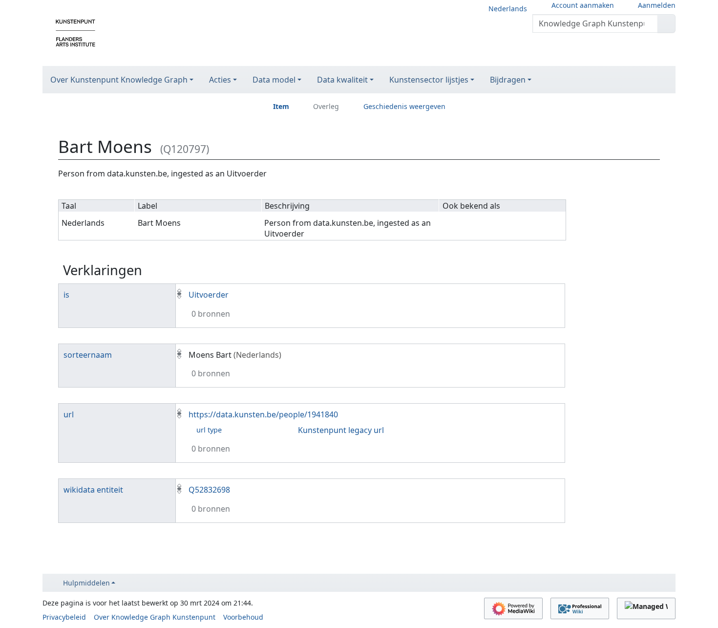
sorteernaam (87, 354)
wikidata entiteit (93, 489)
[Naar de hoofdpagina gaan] (75, 32)
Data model (274, 79)
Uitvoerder (209, 294)
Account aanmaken (582, 5)
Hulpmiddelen (86, 582)
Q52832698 (209, 489)
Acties (220, 79)
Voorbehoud (243, 617)
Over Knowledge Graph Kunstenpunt (154, 617)
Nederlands (507, 8)
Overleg (326, 106)
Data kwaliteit (342, 79)
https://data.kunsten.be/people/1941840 (263, 414)
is (66, 294)
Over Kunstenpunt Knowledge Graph (119, 79)
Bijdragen (508, 79)
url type (209, 429)
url (68, 414)
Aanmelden (657, 5)
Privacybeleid (64, 617)
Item (281, 106)
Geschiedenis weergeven (404, 106)
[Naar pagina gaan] (666, 23)
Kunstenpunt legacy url (341, 430)
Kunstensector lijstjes (428, 79)
